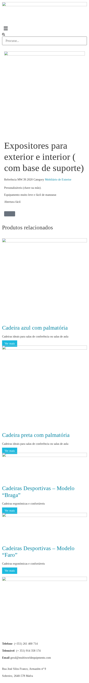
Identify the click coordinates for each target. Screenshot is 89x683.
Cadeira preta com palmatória (36, 435)
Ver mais (10, 343)
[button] (44, 28)
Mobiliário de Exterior (58, 179)
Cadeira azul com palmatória (35, 328)
